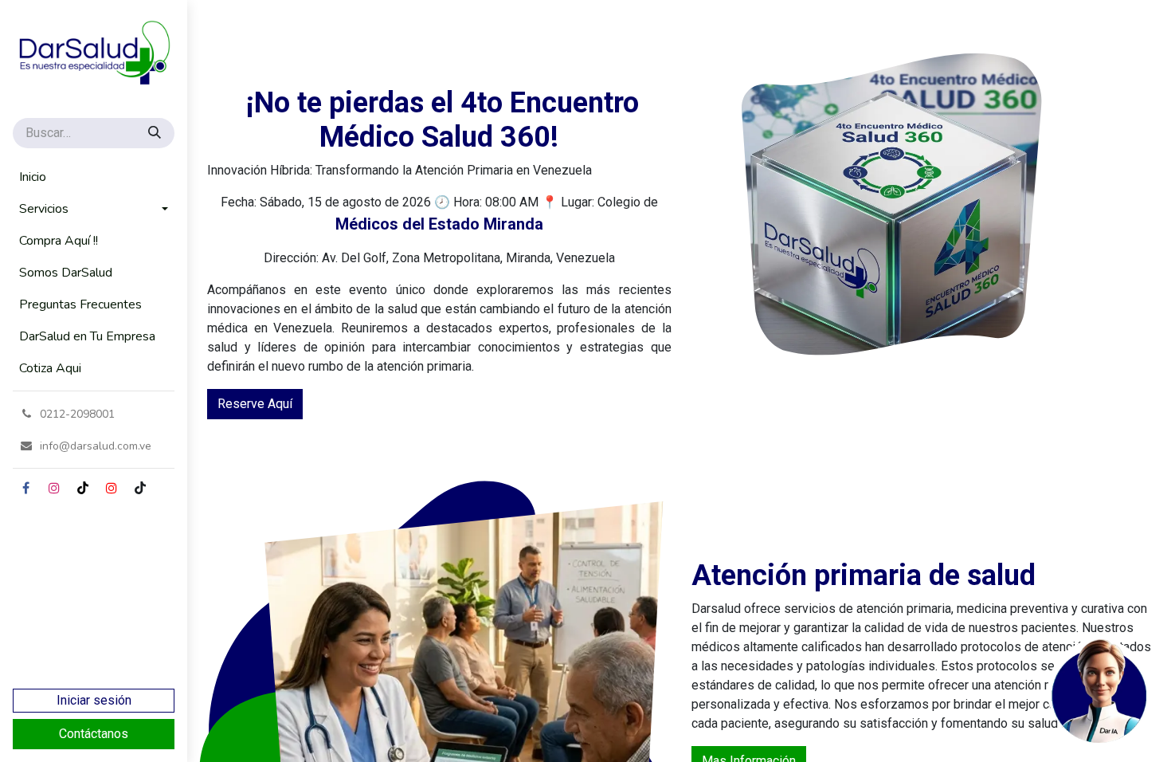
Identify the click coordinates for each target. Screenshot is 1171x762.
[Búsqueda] (156, 133)
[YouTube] (111, 488)
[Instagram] (54, 488)
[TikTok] (83, 488)
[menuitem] (93, 177)
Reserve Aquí (254, 403)
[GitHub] (140, 488)
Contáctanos (93, 733)
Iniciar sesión (94, 700)
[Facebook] (25, 488)
